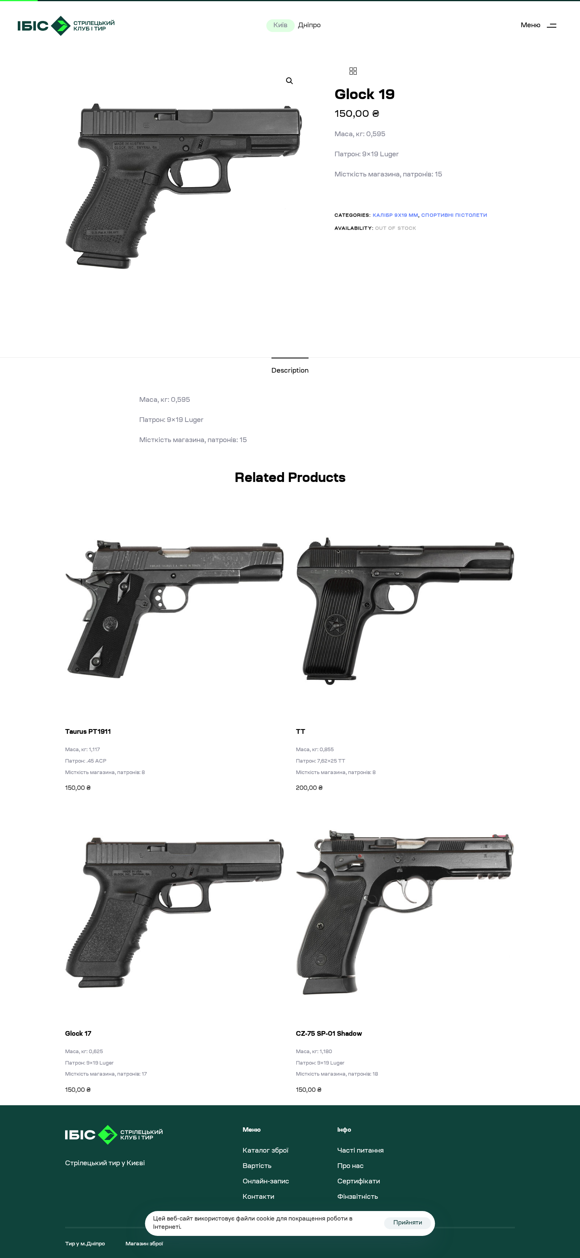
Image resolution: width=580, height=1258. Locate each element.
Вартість (257, 1166)
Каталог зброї (265, 1151)
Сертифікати (358, 1182)
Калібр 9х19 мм (395, 216)
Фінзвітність (357, 1197)
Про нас (350, 1166)
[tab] (290, 371)
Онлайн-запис (266, 1182)
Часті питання (360, 1151)
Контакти (258, 1197)
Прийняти (407, 1223)
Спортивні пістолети (454, 216)
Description (290, 371)
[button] (541, 26)
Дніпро (309, 25)
